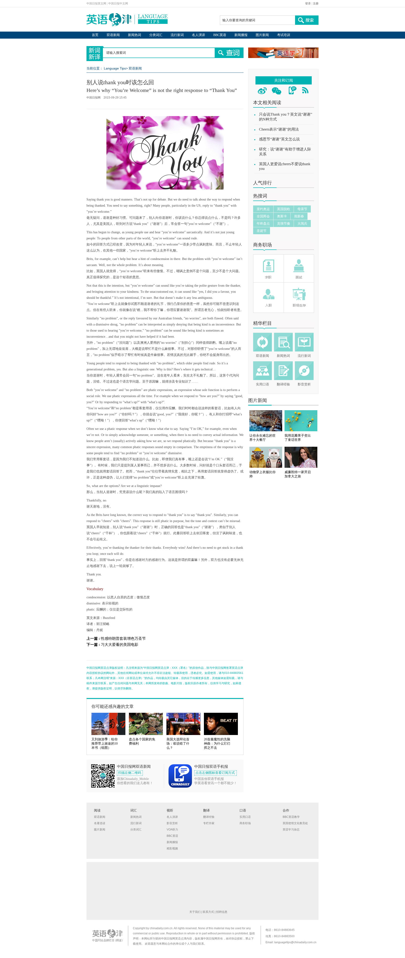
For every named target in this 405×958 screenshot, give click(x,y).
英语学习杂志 (291, 829)
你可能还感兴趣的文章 (112, 706)
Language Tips (115, 68)
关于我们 (195, 912)
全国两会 (263, 216)
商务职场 (262, 244)
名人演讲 (198, 35)
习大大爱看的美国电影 (119, 645)
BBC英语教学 (291, 817)
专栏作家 (208, 823)
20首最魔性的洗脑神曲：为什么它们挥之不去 (217, 744)
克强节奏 (283, 223)
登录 (308, 3)
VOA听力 (172, 829)
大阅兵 (302, 223)
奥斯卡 (282, 216)
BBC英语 (219, 35)
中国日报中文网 (118, 3)
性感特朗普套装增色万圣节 (123, 638)
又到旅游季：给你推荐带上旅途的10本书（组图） (104, 744)
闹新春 (299, 216)
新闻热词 (134, 35)
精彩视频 (172, 848)
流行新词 (177, 35)
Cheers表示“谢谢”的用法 (279, 129)
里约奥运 (263, 209)
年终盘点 (263, 223)
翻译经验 (283, 384)
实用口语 (262, 384)
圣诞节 (261, 231)
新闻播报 (241, 35)
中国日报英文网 (96, 3)
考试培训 (283, 35)
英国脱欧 (283, 209)
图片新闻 (262, 35)
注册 (316, 3)
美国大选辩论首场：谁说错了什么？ (177, 744)
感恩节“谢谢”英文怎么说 (279, 139)
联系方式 (208, 912)
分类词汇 (155, 35)
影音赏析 (304, 384)
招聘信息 (221, 912)
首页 (95, 35)
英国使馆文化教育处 (295, 823)
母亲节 (302, 209)
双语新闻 (113, 35)
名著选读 (99, 823)
